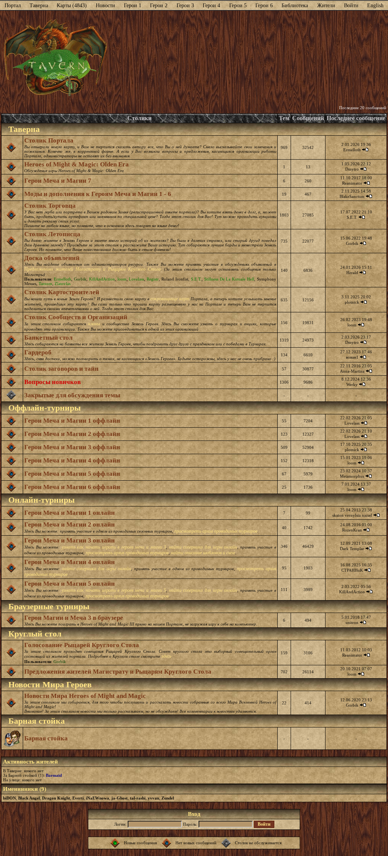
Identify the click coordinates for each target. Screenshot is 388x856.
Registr (153, 279)
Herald (352, 272)
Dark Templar (352, 548)
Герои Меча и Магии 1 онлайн (69, 512)
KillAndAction (102, 279)
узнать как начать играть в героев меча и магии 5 (114, 590)
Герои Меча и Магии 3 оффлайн (72, 447)
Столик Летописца (52, 234)
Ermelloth (352, 149)
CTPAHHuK (352, 570)
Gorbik (352, 243)
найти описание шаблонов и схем (203, 552)
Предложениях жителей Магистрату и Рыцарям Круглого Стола (92, 269)
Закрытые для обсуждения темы (72, 395)
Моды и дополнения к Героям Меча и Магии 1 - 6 (97, 194)
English (375, 5)
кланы (94, 323)
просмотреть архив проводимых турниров (215, 531)
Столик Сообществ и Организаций (75, 317)
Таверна (39, 5)
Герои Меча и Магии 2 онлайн (69, 524)
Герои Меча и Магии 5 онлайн (69, 583)
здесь (166, 656)
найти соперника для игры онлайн (203, 547)
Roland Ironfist (174, 279)
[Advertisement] (247, 58)
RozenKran (352, 530)
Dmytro (352, 169)
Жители (326, 5)
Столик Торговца (50, 205)
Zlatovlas (62, 283)
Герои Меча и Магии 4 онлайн (69, 562)
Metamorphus (352, 476)
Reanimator (352, 183)
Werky (352, 384)
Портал (13, 5)
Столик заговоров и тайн (61, 368)
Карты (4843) (72, 5)
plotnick (352, 302)
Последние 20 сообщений (362, 107)
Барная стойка (46, 738)
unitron (352, 622)
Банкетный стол (48, 337)
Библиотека (295, 5)
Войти (351, 5)
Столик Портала (49, 140)
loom (122, 279)
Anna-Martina (352, 371)
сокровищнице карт (169, 298)
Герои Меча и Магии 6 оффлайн (72, 487)
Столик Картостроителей (61, 292)
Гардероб (38, 352)
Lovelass (136, 279)
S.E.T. (352, 217)
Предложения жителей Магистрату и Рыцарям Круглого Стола (117, 671)
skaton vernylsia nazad (352, 515)
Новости (105, 5)
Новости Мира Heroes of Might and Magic (85, 695)
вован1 (352, 357)
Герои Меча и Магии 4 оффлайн (72, 460)
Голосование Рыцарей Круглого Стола (81, 645)
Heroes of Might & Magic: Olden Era (76, 164)
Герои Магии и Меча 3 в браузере (73, 617)
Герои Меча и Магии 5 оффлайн (72, 473)
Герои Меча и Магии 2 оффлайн (72, 433)
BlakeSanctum (352, 196)
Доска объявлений (52, 258)
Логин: (120, 824)
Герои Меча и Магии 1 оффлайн (72, 420)
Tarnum (45, 283)
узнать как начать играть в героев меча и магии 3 (114, 547)
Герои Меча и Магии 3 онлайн (69, 540)
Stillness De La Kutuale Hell (229, 279)
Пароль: (190, 824)
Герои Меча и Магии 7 (57, 180)
